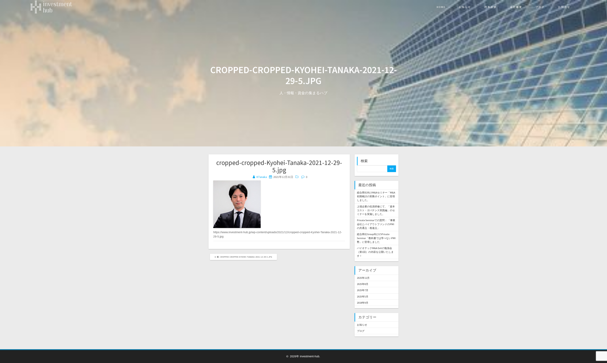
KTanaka (261, 177)
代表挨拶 (490, 7)
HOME (441, 7)
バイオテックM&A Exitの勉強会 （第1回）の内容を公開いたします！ (375, 251)
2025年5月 (362, 296)
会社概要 (516, 7)
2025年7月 (362, 290)
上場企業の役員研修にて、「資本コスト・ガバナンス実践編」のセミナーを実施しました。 (376, 210)
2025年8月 (362, 284)
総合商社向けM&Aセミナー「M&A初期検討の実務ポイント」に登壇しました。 (376, 196)
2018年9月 (362, 302)
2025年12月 (363, 277)
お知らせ (465, 7)
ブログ (540, 7)
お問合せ (564, 7)
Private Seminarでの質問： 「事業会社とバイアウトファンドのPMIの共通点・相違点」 (376, 224)
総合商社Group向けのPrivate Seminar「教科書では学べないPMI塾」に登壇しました (376, 238)
